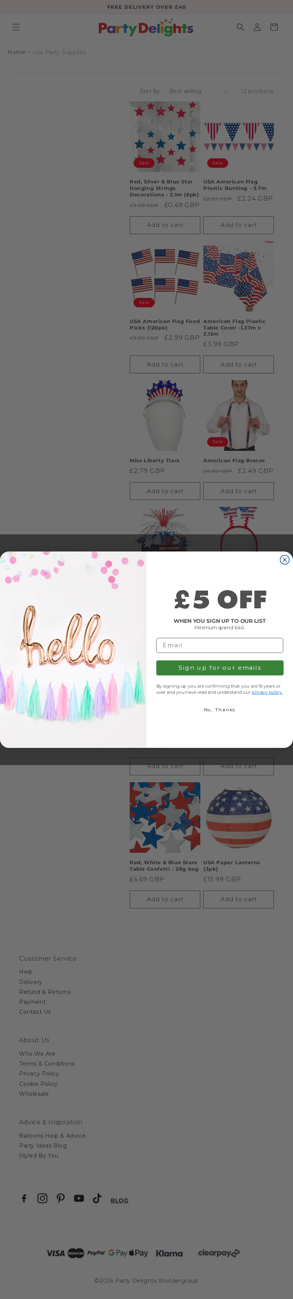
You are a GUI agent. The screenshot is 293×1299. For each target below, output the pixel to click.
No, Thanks (220, 709)
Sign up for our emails (220, 667)
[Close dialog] (285, 559)
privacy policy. (267, 692)
